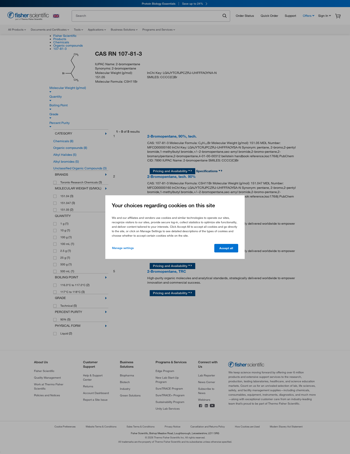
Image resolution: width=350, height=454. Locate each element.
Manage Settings (123, 248)
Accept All (226, 248)
